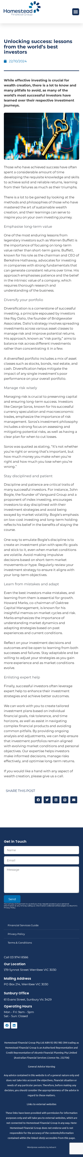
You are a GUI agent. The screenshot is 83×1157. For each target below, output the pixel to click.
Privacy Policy (16, 933)
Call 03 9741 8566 (16, 957)
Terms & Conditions (20, 942)
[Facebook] (7, 1025)
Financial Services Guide (23, 925)
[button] (75, 11)
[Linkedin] (14, 1025)
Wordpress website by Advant (41, 1147)
